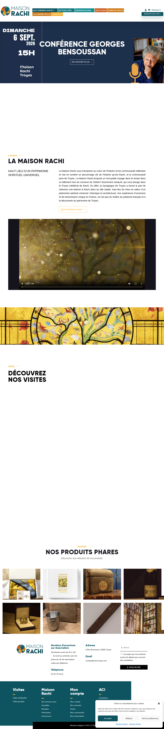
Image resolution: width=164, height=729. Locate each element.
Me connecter (75, 705)
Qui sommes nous (49, 702)
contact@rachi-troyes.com (96, 661)
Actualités (65, 10)
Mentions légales (122, 724)
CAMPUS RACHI (115, 10)
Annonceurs (46, 716)
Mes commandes (77, 713)
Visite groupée (18, 701)
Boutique (100, 10)
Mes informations (77, 716)
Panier (72, 709)
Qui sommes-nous (71, 209)
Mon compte (75, 702)
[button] (159, 703)
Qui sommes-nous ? (43, 10)
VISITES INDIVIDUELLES (120, 446)
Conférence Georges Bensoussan (82, 48)
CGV (87, 725)
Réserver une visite (152, 14)
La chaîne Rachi (42, 14)
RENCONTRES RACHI (55, 500)
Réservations (83, 10)
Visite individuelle (20, 698)
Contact (57, 14)
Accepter (108, 718)
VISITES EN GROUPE (52, 420)
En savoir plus (80, 62)
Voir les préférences (150, 718)
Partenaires (46, 713)
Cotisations (103, 698)
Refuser (129, 718)
